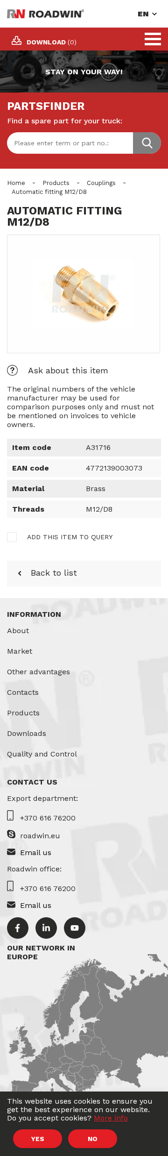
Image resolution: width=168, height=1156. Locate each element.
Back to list (54, 573)
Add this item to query (69, 537)
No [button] (93, 1138)
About (18, 630)
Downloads (26, 733)
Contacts (23, 692)
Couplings (101, 182)
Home (16, 182)
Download (52, 42)
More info (111, 1117)
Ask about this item (68, 370)
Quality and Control (42, 753)
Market (19, 651)
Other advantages (38, 671)
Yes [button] (37, 1138)
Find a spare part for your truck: (64, 120)
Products (56, 182)
